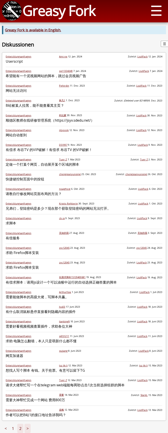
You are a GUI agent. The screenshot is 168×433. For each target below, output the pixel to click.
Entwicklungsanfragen (18, 56)
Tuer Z (63, 159)
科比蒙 (62, 115)
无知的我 (64, 232)
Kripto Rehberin (68, 203)
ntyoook (64, 130)
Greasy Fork (59, 10)
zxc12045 (64, 247)
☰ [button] (156, 10)
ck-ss (62, 218)
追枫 (61, 409)
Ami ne (63, 56)
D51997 (63, 144)
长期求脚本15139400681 (72, 277)
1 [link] (13, 428)
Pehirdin (64, 85)
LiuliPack (142, 56)
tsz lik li (63, 365)
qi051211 (64, 336)
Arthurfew (65, 292)
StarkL (144, 395)
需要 (61, 394)
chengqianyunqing (70, 174)
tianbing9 (64, 321)
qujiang (63, 350)
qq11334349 (66, 71)
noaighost (64, 188)
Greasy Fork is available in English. (33, 30)
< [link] (6, 428)
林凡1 (62, 100)
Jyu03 (62, 306)
